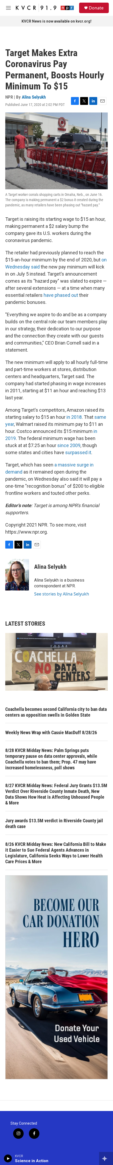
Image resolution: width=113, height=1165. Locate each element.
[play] (8, 1158)
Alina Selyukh (34, 97)
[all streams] (106, 1158)
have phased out (61, 295)
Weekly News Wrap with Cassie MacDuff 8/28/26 (51, 732)
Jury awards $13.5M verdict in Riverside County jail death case (54, 823)
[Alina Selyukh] (17, 574)
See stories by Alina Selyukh (61, 594)
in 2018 (74, 417)
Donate (96, 8)
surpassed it (78, 452)
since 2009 (68, 445)
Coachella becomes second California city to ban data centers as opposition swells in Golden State (56, 712)
